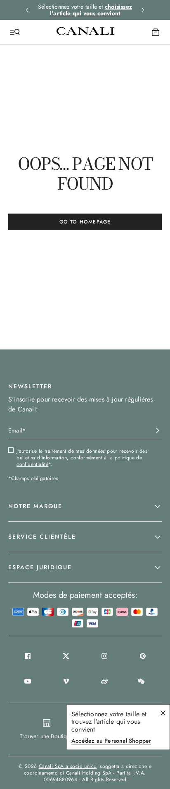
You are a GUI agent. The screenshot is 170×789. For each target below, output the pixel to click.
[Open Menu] (15, 32)
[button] (85, 506)
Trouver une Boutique (46, 736)
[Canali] (85, 32)
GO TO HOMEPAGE (85, 222)
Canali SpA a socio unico (68, 766)
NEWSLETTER (30, 386)
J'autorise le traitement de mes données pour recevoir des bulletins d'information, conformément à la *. (82, 458)
